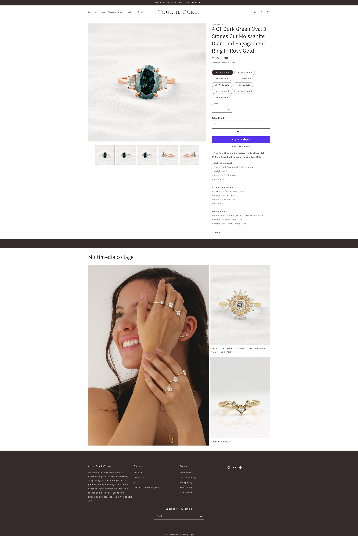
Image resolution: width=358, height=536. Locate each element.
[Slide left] (91, 155)
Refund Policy (186, 487)
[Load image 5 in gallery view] (189, 155)
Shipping (215, 62)
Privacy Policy (186, 482)
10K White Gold (244, 72)
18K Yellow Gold (222, 91)
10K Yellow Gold (222, 72)
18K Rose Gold (222, 97)
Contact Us (139, 477)
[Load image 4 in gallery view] (168, 155)
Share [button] (217, 232)
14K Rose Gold (243, 85)
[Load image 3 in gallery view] (147, 155)
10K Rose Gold (222, 78)
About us (138, 472)
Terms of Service (187, 472)
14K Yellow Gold (243, 78)
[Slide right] (203, 155)
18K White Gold (244, 91)
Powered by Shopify (187, 535)
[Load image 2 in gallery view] (126, 155)
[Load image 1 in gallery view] (105, 155)
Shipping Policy (187, 492)
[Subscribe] (201, 516)
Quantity (215, 104)
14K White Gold (222, 85)
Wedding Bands (219, 441)
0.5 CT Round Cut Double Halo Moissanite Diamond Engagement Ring (239, 348)
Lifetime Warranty (188, 477)
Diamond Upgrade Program (146, 487)
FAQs (136, 482)
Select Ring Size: (219, 118)
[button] (141, 12)
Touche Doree (174, 535)
